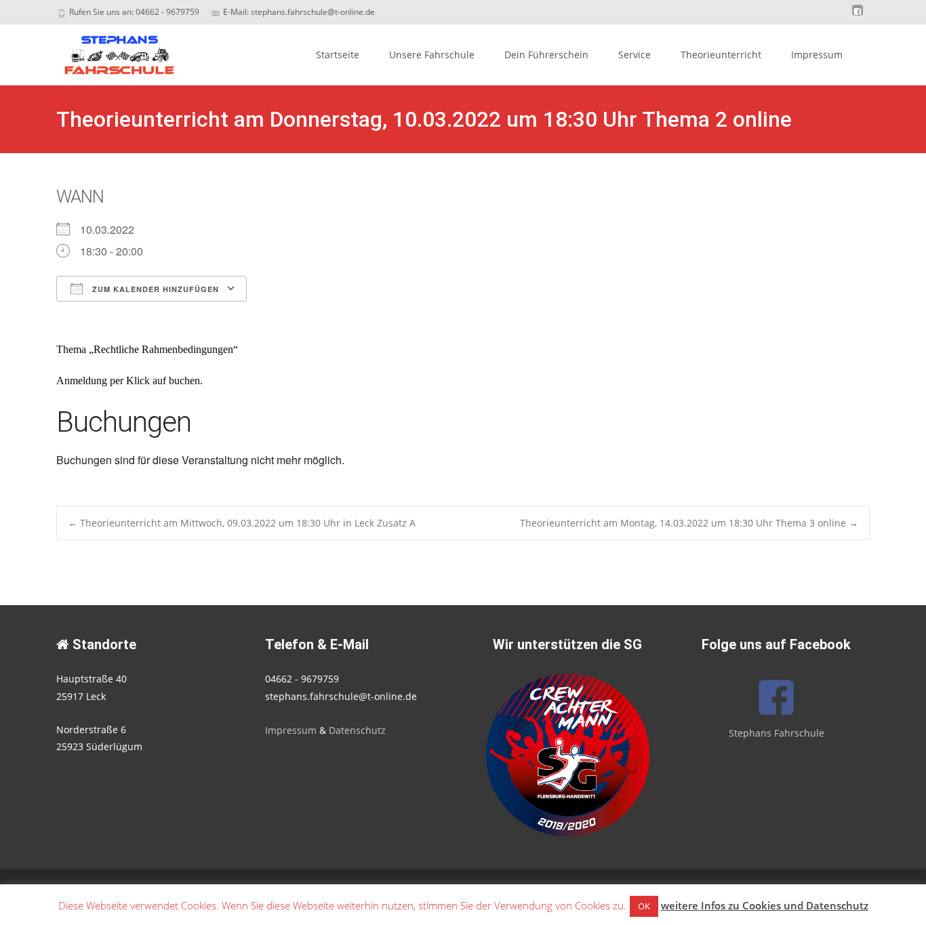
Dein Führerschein (546, 54)
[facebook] (857, 16)
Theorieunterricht (721, 54)
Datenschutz (357, 730)
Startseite (337, 54)
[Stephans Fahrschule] (108, 51)
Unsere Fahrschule (432, 54)
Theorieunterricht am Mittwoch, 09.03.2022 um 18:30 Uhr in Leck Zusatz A (242, 522)
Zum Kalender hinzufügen (154, 289)
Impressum (817, 54)
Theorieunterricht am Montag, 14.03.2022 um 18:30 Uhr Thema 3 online (689, 522)
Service (634, 54)
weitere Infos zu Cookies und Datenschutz (764, 905)
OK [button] (644, 906)
